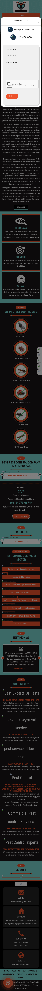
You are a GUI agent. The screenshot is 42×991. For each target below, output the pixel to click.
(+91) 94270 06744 (24, 37)
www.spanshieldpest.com (24, 29)
